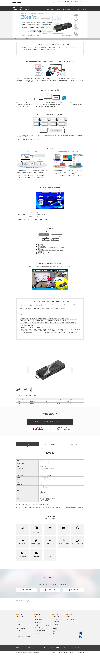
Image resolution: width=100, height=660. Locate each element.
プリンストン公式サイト (71, 617)
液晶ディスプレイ (20, 634)
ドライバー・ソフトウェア (58, 619)
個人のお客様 (37, 614)
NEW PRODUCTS (70, 1)
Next (72, 370)
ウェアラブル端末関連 (38, 619)
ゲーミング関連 (37, 633)
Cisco (19, 621)
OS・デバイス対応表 (72, 444)
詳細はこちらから (78, 51)
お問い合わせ (55, 633)
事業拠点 (29, 647)
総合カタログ (56, 622)
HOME (13, 38)
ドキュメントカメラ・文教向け (40, 630)
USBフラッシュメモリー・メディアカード (42, 625)
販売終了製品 (55, 628)
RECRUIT (81, 1)
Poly (18, 619)
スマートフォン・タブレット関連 (40, 617)
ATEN (19, 630)
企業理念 (45, 647)
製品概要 (47, 9)
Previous (28, 370)
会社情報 (17, 647)
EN (87, 1)
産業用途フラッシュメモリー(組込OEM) (24, 636)
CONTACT (60, 1)
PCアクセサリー (37, 624)
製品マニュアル (56, 621)
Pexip (19, 624)
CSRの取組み (58, 647)
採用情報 (64, 647)
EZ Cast (34, 395)
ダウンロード (55, 617)
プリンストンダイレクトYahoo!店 (72, 621)
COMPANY (76, 1)
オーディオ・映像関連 (24, 38)
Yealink (19, 622)
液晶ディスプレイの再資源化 (57, 630)
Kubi (18, 625)
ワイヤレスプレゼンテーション (22, 395)
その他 (36, 635)
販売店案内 (68, 616)
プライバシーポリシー (80, 652)
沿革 (40, 647)
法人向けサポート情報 (56, 631)
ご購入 (85, 9)
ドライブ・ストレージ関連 (39, 628)
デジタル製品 (17, 38)
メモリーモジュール (38, 627)
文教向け (30, 395)
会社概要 (24, 647)
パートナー (35, 647)
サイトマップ (54, 652)
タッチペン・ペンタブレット (39, 621)
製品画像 (52, 9)
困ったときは (55, 614)
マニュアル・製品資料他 (50, 444)
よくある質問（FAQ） (56, 616)
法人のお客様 (19, 614)
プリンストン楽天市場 (70, 619)
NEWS (65, 1)
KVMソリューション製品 (21, 628)
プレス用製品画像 (56, 624)
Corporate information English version (75, 647)
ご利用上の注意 (71, 652)
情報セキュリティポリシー (63, 652)
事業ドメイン (51, 647)
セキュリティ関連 (38, 631)
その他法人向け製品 (20, 633)
